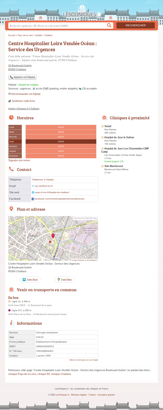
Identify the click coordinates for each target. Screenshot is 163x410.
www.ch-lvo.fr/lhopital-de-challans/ (52, 192)
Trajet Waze (32, 279)
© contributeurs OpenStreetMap (85, 218)
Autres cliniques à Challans (23, 108)
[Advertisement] (128, 61)
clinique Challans (61, 374)
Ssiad (107, 126)
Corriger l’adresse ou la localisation (84, 260)
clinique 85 (43, 374)
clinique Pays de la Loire (22, 374)
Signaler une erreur (19, 160)
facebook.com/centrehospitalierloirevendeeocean (60, 199)
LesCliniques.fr (81, 11)
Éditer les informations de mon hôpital (83, 360)
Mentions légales (79, 395)
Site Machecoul (113, 166)
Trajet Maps (66, 279)
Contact (92, 395)
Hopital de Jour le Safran (119, 137)
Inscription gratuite (106, 395)
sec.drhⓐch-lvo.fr (44, 186)
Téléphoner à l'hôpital (42, 179)
